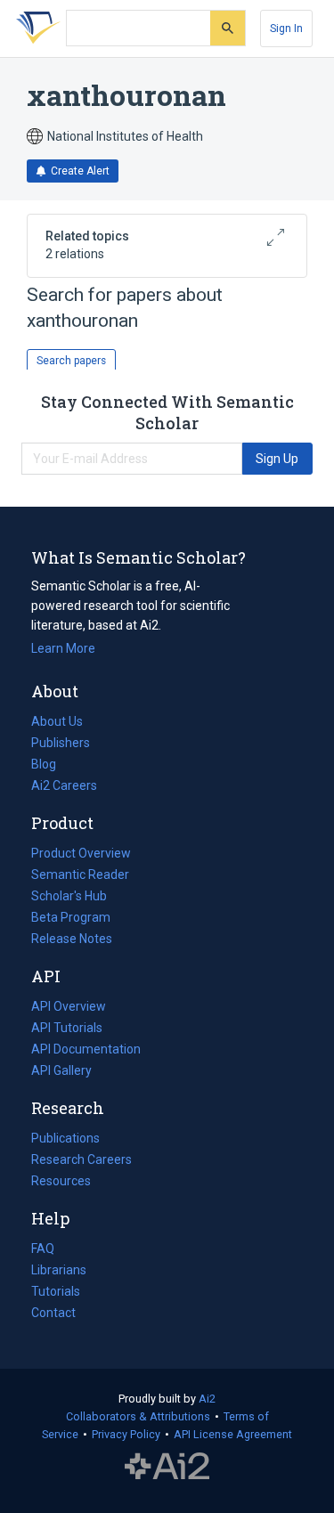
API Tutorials (66, 1028)
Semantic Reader (80, 874)
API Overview (68, 1006)
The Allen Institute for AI (167, 1466)
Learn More (63, 648)
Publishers (60, 743)
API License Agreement (233, 1434)
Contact (53, 1313)
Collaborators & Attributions (138, 1416)
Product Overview (81, 853)
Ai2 (207, 1398)
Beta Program (70, 917)
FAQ (42, 1248)
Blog (50, 766)
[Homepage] (34, 28)
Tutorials (55, 1291)
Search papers (71, 360)
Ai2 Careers (64, 787)
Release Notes (71, 938)
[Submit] (227, 28)
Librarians (58, 1270)
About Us (57, 721)
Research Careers (81, 1161)
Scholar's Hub (69, 896)
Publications (65, 1140)
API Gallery (61, 1070)
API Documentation (86, 1051)
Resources (61, 1183)
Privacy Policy (126, 1434)
